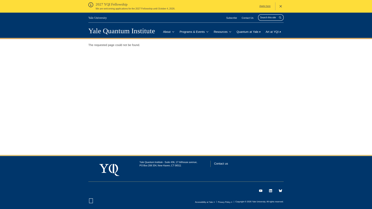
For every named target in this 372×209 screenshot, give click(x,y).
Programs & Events (192, 31)
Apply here (265, 6)
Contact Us (247, 18)
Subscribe (231, 18)
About (167, 31)
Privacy (225, 202)
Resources (221, 31)
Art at (275, 32)
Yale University (97, 17)
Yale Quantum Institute (121, 30)
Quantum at (250, 32)
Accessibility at (205, 202)
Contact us (221, 163)
